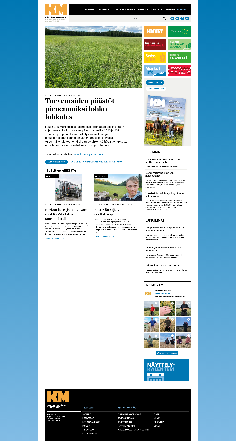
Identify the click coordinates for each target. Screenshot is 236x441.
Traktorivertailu (126, 418)
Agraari (157, 426)
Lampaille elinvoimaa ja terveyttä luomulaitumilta (164, 229)
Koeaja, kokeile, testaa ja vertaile (133, 430)
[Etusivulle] (57, 13)
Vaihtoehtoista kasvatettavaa (162, 265)
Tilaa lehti (182, 9)
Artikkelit (90, 9)
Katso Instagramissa (168, 353)
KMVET (156, 414)
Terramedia (159, 422)
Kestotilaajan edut (123, 9)
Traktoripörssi (125, 422)
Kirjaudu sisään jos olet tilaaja (88, 154)
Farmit (157, 418)
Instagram (187, 18)
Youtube (177, 18)
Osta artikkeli (56, 162)
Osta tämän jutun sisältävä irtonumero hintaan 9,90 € (96, 161)
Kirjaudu (170, 9)
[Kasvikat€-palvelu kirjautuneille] (179, 57)
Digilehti (142, 9)
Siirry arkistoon (156, 88)
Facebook (182, 18)
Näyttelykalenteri (126, 426)
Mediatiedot (105, 9)
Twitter (172, 18)
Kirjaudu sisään (127, 408)
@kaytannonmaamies (162, 293)
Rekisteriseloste (89, 434)
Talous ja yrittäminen (57, 95)
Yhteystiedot (157, 9)
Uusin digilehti (155, 82)
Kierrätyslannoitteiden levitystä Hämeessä (163, 249)
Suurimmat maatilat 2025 (129, 414)
